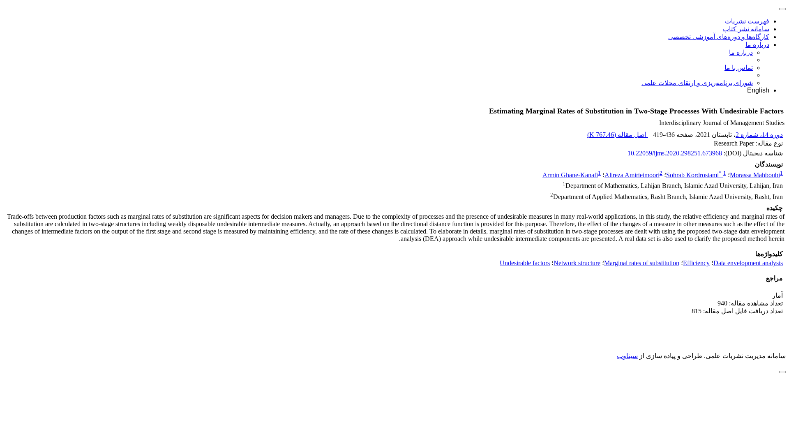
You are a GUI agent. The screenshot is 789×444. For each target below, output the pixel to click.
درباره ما (757, 44)
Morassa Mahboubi (755, 174)
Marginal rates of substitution (641, 262)
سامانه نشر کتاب (746, 28)
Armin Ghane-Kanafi (570, 174)
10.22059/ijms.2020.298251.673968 (675, 153)
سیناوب (627, 355)
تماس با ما (738, 67)
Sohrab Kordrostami (694, 174)
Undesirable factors (525, 262)
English (758, 90)
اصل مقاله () (617, 134)
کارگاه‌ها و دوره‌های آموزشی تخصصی (718, 36)
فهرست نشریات (747, 21)
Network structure (577, 262)
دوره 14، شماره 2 (759, 134)
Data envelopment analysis (748, 262)
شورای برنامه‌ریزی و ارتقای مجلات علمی (697, 82)
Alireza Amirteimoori (632, 174)
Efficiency (696, 262)
